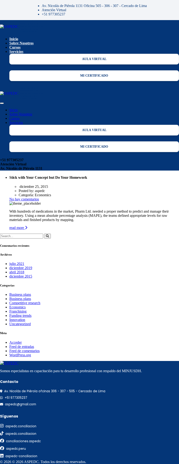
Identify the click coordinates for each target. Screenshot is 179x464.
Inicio (13, 39)
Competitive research (24, 303)
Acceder (15, 342)
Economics (17, 307)
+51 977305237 (16, 398)
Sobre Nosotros (21, 43)
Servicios (16, 52)
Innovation (17, 320)
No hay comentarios (24, 199)
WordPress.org (20, 355)
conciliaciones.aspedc (23, 441)
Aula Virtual (94, 59)
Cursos (15, 47)
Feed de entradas (21, 347)
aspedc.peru (16, 448)
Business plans (20, 294)
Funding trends (20, 316)
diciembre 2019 (20, 268)
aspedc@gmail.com (20, 404)
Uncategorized (20, 324)
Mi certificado (94, 75)
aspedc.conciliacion (20, 426)
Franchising (18, 311)
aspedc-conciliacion (21, 456)
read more (17, 228)
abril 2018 (16, 272)
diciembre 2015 (20, 276)
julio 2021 (16, 264)
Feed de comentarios (24, 351)
